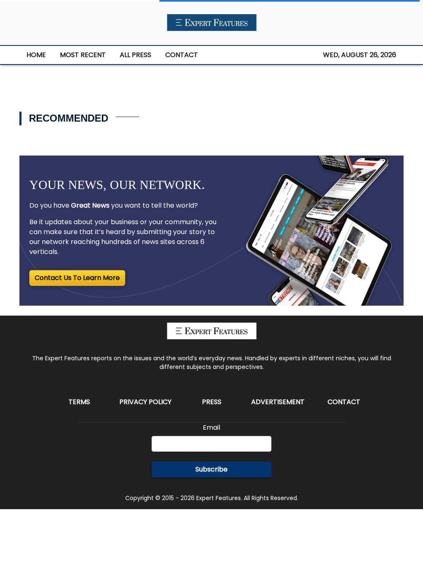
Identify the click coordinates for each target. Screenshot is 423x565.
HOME (36, 55)
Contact (344, 402)
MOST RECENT (83, 55)
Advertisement (277, 402)
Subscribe (211, 469)
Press (211, 402)
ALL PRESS (135, 55)
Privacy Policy (145, 402)
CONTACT (181, 55)
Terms (79, 402)
